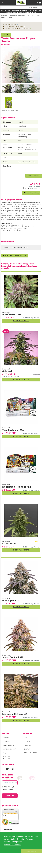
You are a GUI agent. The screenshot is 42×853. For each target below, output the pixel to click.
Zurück (6, 35)
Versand (6, 737)
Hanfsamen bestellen (7, 757)
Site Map (27, 741)
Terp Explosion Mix (13, 430)
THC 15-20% (35, 15)
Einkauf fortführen (34, 176)
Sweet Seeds (6, 712)
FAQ (4, 753)
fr (36, 7)
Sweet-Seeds (6, 655)
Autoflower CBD (11, 314)
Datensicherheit (9, 749)
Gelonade (7, 371)
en (33, 7)
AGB (25, 737)
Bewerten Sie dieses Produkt (15, 255)
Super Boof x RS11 (12, 657)
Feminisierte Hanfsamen (17, 15)
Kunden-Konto (8, 745)
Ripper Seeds (5, 44)
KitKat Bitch (9, 543)
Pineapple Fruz (10, 600)
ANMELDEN (10, 795)
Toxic (10, 17)
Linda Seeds (6, 541)
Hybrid (28, 15)
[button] (10, 851)
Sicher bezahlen (8, 829)
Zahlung (6, 741)
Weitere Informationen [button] (12, 845)
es (30, 7)
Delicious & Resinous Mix (16, 486)
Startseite (4, 15)
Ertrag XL (4, 17)
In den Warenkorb (32, 193)
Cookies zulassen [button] (31, 851)
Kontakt (27, 749)
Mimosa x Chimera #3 (14, 714)
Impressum (28, 745)
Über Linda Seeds (30, 753)
